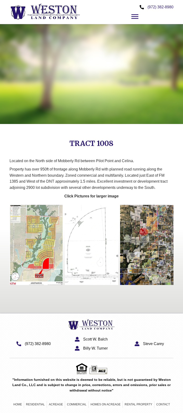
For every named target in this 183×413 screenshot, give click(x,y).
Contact (163, 404)
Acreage (56, 404)
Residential (35, 404)
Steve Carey (153, 344)
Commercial (76, 404)
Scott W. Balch (95, 339)
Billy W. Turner (95, 348)
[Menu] (134, 17)
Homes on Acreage (106, 404)
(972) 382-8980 (160, 7)
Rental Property (138, 404)
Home (17, 404)
